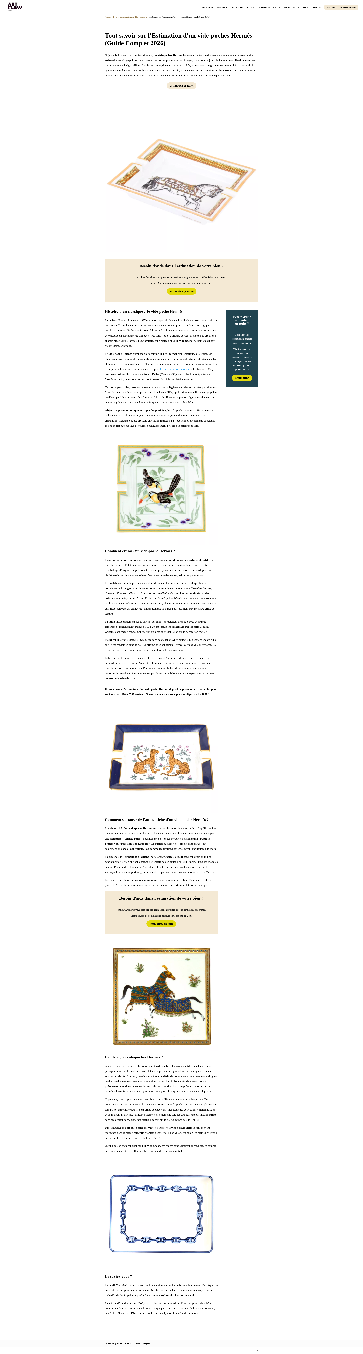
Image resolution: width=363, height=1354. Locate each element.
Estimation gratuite (341, 7)
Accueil (108, 17)
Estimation (242, 377)
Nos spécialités (243, 7)
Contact (128, 1343)
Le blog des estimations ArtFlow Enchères (130, 17)
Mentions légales (143, 1343)
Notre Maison (268, 7)
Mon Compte (312, 7)
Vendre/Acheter (213, 7)
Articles (290, 7)
